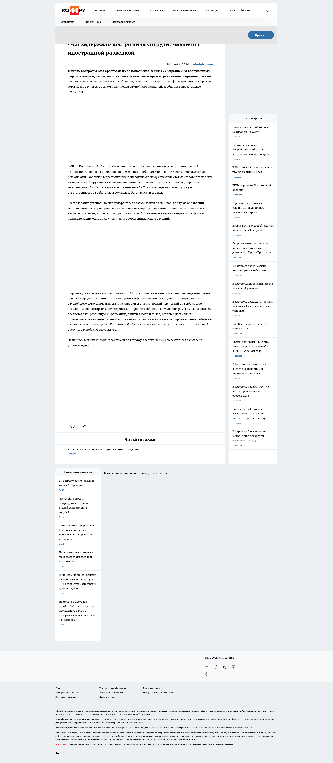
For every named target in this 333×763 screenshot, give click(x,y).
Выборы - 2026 (93, 21)
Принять (261, 35)
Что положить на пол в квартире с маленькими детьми (104, 451)
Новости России (127, 10)
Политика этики (107, 696)
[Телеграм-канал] (224, 667)
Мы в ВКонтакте (184, 10)
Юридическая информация (112, 688)
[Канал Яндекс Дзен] (233, 667)
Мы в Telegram (240, 10)
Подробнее (146, 714)
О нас (58, 688)
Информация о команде (67, 692)
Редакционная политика (111, 692)
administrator (202, 64)
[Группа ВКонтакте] (207, 667)
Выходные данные (152, 688)
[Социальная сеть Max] (207, 673)
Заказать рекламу (123, 21)
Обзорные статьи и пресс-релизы (159, 692)
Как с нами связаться (66, 696)
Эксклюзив (67, 21)
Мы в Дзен (213, 10)
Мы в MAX (156, 10)
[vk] (73, 426)
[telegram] (84, 426)
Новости (101, 10)
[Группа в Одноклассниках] (216, 667)
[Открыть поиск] (267, 10)
